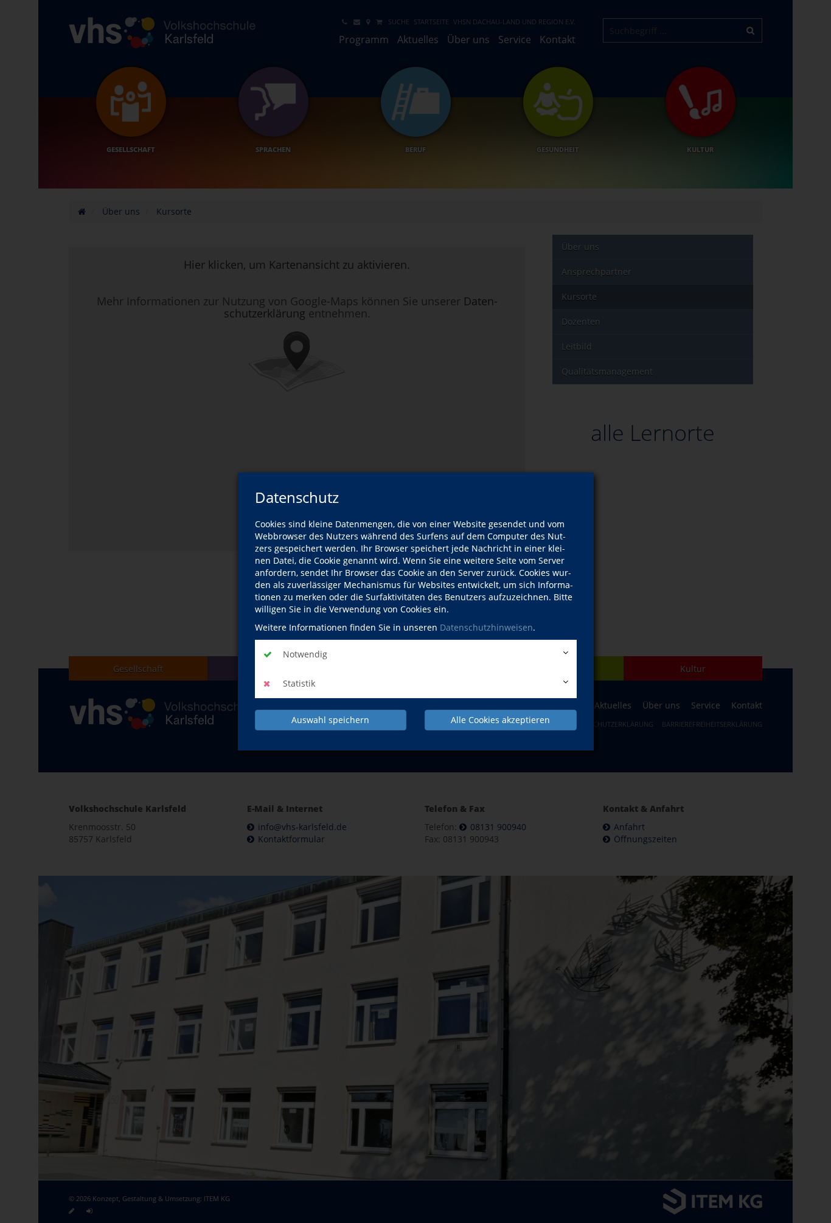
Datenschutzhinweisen (486, 627)
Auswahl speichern (330, 720)
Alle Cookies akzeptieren (500, 720)
